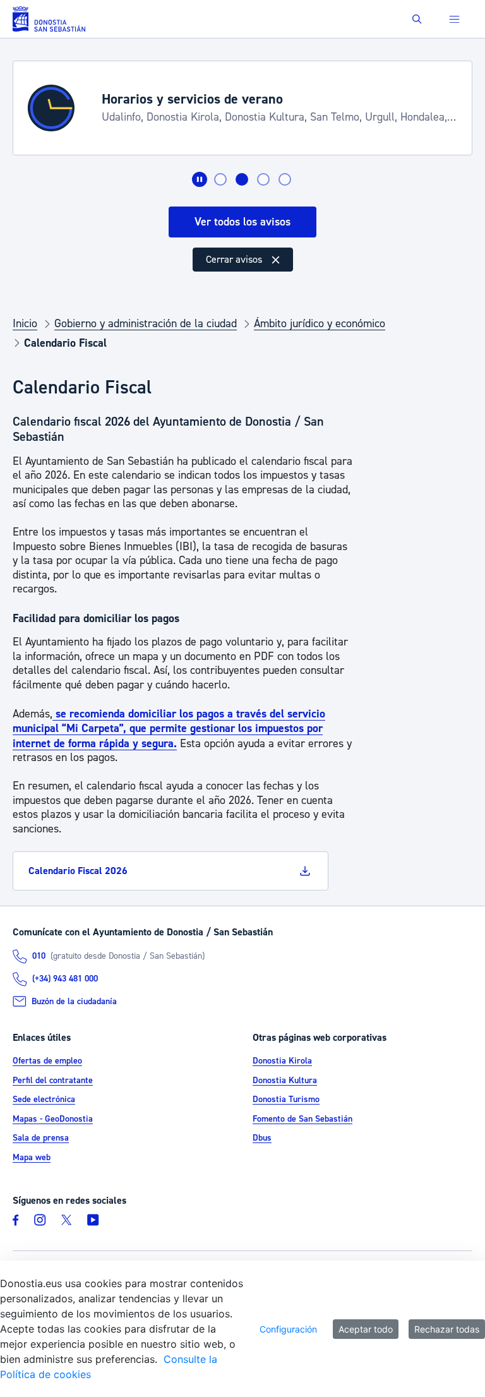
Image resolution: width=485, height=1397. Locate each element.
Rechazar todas (446, 1329)
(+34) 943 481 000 (65, 979)
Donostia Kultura (285, 1080)
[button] (417, 19)
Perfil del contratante (53, 1080)
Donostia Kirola (282, 1061)
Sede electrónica (44, 1099)
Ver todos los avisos (242, 222)
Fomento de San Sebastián (302, 1119)
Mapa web (32, 1157)
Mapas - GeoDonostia (53, 1119)
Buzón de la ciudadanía (74, 1001)
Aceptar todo (365, 1329)
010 (38, 956)
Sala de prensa (41, 1138)
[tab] (220, 179)
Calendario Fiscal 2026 (78, 871)
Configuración (288, 1329)
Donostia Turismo (286, 1099)
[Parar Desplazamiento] (199, 179)
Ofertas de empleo (47, 1061)
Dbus (262, 1138)
